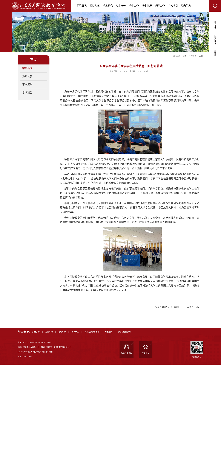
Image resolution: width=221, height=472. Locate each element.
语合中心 (75, 332)
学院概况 (81, 5)
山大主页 (215, 25)
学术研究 (108, 5)
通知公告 (27, 76)
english (215, 53)
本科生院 (49, 332)
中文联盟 (108, 332)
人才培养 (120, 5)
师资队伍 (94, 5)
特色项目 (173, 5)
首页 (184, 56)
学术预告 (27, 92)
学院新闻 (27, 68)
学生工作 (134, 5)
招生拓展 (147, 5)
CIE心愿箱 (215, 39)
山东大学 (36, 332)
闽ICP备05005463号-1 (62, 347)
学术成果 (27, 84)
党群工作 (160, 5)
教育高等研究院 (124, 332)
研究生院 (62, 332)
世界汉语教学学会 (92, 332)
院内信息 (186, 5)
